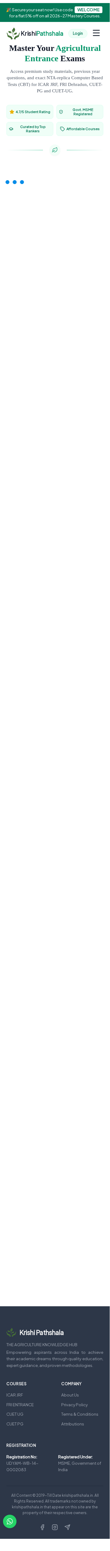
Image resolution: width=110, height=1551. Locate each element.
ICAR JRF (14, 1394)
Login (78, 33)
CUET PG (14, 1423)
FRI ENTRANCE (20, 1404)
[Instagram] (55, 1527)
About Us (70, 1394)
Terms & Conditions (79, 1414)
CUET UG (14, 1414)
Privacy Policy (74, 1404)
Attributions (72, 1423)
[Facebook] (42, 1527)
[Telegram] (67, 1527)
